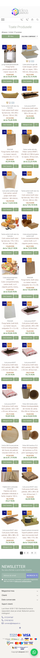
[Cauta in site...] (37, 19)
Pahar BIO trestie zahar (30, 404)
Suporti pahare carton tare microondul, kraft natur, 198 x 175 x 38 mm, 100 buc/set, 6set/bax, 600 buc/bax (30, 535)
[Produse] (3, 20)
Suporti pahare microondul (30, 530)
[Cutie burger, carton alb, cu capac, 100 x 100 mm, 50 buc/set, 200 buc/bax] (30, 54)
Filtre (11, 36)
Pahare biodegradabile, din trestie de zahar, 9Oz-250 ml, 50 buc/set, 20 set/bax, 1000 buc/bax (30, 409)
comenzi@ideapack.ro (12, 623)
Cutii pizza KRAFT (30, 106)
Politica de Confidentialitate (22, 581)
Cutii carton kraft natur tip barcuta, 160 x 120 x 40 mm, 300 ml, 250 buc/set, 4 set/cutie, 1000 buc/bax (30, 197)
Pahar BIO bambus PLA (30, 445)
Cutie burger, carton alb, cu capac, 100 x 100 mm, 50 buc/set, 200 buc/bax (30, 69)
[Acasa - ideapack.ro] (20, 12)
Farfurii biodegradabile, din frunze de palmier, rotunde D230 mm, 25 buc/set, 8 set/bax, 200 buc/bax (10, 450)
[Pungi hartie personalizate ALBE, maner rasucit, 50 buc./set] (10, 54)
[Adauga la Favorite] (16, 81)
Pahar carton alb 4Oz (30, 149)
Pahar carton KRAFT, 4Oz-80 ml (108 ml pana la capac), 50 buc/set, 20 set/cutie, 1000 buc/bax (30, 154)
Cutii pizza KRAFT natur (30, 487)
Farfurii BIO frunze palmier (10, 445)
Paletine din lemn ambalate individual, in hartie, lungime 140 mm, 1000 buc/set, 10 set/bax (10, 493)
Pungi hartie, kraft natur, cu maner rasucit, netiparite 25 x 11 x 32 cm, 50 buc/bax (10, 154)
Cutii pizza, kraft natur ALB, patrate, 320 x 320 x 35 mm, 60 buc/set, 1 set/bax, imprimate (10, 409)
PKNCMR (10, 149)
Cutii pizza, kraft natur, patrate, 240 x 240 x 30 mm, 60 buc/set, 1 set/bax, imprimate (30, 492)
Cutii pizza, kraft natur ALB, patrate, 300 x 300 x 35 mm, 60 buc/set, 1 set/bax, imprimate (30, 367)
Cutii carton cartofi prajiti (10, 191)
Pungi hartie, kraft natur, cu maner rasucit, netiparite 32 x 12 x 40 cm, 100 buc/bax (30, 282)
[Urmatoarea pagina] (35, 553)
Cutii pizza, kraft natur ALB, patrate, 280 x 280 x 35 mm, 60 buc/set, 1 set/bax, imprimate (10, 367)
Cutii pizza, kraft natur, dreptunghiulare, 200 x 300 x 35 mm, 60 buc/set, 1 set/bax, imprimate (30, 111)
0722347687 (8, 617)
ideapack (21, 652)
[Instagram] (20, 628)
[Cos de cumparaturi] (32, 19)
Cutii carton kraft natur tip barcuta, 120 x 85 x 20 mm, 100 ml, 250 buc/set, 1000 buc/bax (10, 113)
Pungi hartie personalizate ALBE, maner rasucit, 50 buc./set (10, 69)
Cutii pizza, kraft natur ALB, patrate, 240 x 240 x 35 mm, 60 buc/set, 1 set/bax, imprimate (30, 326)
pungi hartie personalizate (10, 64)
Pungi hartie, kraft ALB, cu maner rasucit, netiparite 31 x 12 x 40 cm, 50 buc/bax (10, 326)
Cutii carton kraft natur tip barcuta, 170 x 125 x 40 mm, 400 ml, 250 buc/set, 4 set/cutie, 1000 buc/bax (10, 241)
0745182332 (8, 620)
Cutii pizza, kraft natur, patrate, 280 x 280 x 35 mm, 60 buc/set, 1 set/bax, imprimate (10, 535)
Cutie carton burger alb (30, 64)
